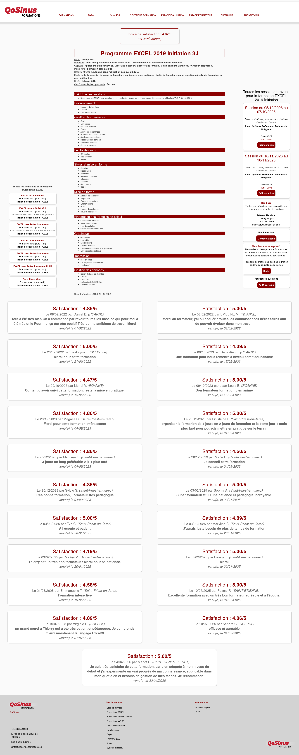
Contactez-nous (266, 238)
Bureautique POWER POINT (119, 716)
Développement (114, 730)
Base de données (114, 707)
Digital (109, 734)
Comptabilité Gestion (116, 725)
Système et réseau (115, 747)
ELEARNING (227, 15)
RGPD (198, 711)
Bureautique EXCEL (115, 712)
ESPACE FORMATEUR (200, 15)
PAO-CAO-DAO (113, 738)
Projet (109, 743)
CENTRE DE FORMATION (143, 15)
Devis (266, 271)
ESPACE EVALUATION (172, 15)
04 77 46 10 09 (266, 284)
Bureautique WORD (115, 721)
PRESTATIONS (251, 15)
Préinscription (266, 144)
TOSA (91, 15)
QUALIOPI (115, 15)
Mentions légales (202, 707)
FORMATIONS (66, 15)
